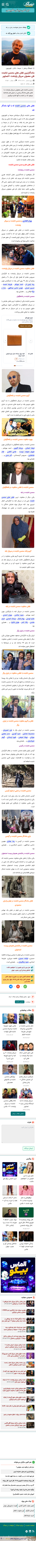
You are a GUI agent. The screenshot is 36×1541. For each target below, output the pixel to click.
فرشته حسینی (23, 958)
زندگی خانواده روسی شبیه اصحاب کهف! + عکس (26, 1246)
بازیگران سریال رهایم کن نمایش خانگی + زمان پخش (26, 1079)
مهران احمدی (7, 615)
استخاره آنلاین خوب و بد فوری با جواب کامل (17, 977)
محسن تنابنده (20, 105)
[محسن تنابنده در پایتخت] (18, 254)
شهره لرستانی (11, 737)
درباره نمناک (20, 1525)
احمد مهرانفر (19, 284)
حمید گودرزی (16, 733)
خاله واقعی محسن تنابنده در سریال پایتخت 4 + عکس (10, 1103)
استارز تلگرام (30, 1510)
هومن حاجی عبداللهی (15, 288)
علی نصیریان (7, 730)
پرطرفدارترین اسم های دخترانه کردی (24, 1472)
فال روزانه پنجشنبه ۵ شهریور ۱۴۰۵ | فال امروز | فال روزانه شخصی (26, 1222)
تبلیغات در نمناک (8, 1525)
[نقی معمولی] (18, 380)
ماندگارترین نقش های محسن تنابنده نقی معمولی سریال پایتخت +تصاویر (18, 74)
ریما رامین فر (29, 284)
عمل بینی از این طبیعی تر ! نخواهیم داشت (18, 967)
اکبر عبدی (9, 455)
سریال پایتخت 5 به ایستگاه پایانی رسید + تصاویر (26, 1103)
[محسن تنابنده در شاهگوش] (18, 473)
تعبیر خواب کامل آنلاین (26, 1505)
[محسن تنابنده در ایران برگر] (18, 531)
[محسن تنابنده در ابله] (18, 659)
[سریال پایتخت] (18, 427)
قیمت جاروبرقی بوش (10, 1505)
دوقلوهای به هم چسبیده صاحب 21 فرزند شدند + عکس (26, 1200)
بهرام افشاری (27, 220)
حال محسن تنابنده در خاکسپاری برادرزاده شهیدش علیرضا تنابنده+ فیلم (26, 1030)
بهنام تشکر (21, 618)
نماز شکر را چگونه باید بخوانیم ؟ (25, 1467)
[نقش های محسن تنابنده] (18, 207)
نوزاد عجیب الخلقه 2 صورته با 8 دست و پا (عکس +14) (10, 1222)
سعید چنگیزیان (24, 962)
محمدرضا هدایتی (28, 733)
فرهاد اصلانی (29, 448)
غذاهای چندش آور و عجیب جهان (21, 970)
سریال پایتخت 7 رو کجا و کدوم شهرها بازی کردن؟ (9, 1055)
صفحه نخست (29, 1525)
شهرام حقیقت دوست (26, 451)
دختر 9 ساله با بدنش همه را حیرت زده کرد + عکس (9, 1200)
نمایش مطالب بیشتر (18, 1114)
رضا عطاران (11, 841)
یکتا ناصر (24, 622)
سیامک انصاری (11, 618)
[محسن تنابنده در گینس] (18, 586)
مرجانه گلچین (18, 448)
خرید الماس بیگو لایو (10, 1178)
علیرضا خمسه (7, 284)
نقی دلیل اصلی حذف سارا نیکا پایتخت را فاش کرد (26, 1055)
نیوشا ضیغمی (23, 737)
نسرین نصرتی (29, 288)
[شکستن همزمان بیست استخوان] (18, 776)
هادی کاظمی (11, 451)
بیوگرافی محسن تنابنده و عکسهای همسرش (10, 1079)
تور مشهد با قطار (18, 1510)
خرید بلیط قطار (29, 1515)
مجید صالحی (19, 615)
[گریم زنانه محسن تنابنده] (18, 707)
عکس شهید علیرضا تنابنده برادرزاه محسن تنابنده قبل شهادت (10, 1029)
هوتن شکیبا (15, 622)
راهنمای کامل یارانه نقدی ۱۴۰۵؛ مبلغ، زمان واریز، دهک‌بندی (16, 980)
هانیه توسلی (30, 618)
